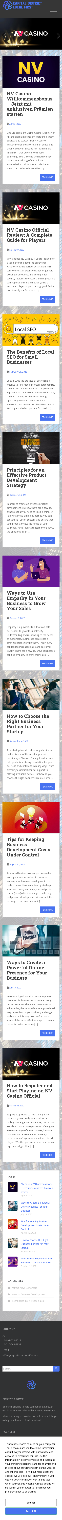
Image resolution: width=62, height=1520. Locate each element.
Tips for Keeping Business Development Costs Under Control (28, 847)
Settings (31, 1502)
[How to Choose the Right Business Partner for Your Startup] (31, 694)
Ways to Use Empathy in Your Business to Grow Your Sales (26, 600)
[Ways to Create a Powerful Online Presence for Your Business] (31, 941)
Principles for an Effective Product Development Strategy (26, 477)
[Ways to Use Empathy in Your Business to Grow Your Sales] (31, 571)
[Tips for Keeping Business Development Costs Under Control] (31, 817)
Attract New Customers (24, 1287)
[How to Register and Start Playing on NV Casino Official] (31, 1064)
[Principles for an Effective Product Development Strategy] (31, 448)
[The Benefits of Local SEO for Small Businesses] (31, 330)
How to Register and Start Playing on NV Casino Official (30, 1090)
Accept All (31, 1511)
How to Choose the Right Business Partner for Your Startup (28, 724)
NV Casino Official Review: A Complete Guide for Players (29, 235)
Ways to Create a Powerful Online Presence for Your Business (27, 970)
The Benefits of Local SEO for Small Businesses (30, 357)
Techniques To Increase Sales (28, 1300)
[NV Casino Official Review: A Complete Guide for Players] (31, 208)
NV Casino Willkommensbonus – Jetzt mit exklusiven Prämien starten (30, 103)
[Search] (56, 1369)
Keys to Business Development (28, 1294)
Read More (47, 177)
